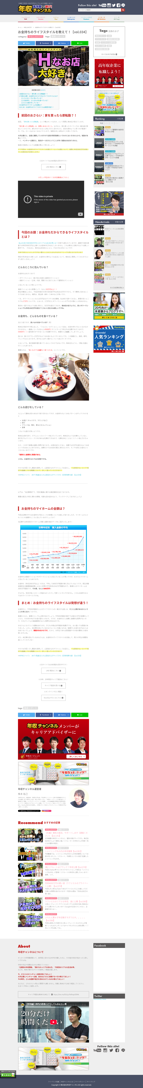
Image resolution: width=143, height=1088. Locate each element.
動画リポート (58, 36)
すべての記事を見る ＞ (117, 287)
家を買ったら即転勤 (31, 121)
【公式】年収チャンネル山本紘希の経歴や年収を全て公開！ (114, 242)
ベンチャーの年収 (110, 139)
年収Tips (108, 127)
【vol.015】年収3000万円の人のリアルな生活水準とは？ (38, 243)
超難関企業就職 (113, 39)
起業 (97, 42)
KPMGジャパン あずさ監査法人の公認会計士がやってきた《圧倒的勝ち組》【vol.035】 (51, 475)
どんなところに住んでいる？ (32, 98)
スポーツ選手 (100, 46)
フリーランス (100, 39)
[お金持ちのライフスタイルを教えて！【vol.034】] (62, 43)
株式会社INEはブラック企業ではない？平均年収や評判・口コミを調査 (114, 143)
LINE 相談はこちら (52, 167)
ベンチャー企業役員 (108, 42)
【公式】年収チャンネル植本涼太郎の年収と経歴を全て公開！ (114, 254)
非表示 (43, 90)
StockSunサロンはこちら (52, 698)
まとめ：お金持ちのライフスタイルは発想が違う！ (36, 107)
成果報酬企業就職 (102, 49)
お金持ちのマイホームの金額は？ (30, 105)
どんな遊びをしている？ (30, 102)
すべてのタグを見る (108, 54)
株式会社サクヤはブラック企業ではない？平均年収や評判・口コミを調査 (114, 155)
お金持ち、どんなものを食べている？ (34, 100)
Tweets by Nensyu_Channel (99, 999)
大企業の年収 (109, 163)
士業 (109, 36)
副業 (109, 46)
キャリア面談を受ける (52, 685)
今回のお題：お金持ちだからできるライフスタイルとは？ (38, 96)
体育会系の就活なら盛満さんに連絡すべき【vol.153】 (114, 179)
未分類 (107, 226)
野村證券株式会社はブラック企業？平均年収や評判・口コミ (114, 167)
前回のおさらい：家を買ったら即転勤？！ (33, 94)
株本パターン (100, 36)
